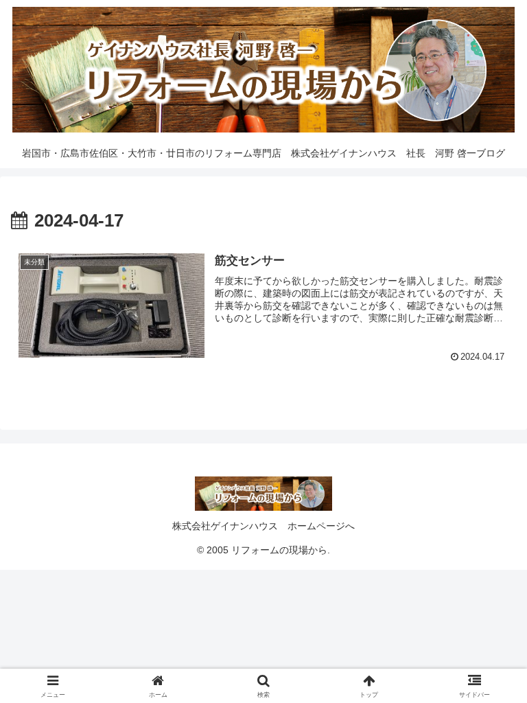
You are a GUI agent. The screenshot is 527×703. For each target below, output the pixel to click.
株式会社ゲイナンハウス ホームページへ (263, 525)
